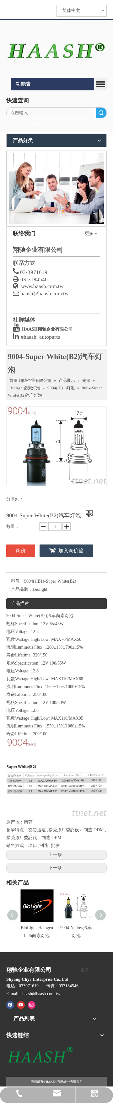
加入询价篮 (70, 550)
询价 (21, 550)
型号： (17, 581)
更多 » (91, 233)
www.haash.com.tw (42, 286)
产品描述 (20, 603)
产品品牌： (22, 589)
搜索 (101, 113)
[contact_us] (56, 188)
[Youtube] (21, 1005)
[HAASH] (39, 1055)
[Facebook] (10, 1005)
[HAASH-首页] (56, 50)
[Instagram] (31, 1005)
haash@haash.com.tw (44, 293)
